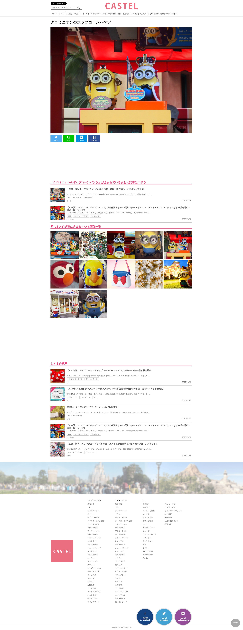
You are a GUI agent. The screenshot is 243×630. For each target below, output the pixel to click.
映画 (144, 545)
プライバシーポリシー (173, 511)
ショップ (90, 578)
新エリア (90, 565)
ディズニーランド (91, 379)
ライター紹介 (170, 504)
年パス (145, 558)
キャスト (90, 558)
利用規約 (168, 518)
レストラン (91, 541)
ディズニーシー (73, 397)
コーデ (145, 524)
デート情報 (91, 588)
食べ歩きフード (93, 602)
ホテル (145, 548)
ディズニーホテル (94, 568)
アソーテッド (90, 452)
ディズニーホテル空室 (95, 521)
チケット (90, 514)
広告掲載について (171, 521)
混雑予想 (146, 507)
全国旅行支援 (92, 598)
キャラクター (92, 575)
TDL (89, 507)
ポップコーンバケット (75, 379)
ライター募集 (170, 507)
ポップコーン (95, 216)
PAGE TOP (235, 623)
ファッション (92, 561)
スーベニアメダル (94, 592)
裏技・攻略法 (92, 528)
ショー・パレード (94, 538)
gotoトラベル (92, 595)
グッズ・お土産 (93, 571)
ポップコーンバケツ (74, 197)
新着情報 (90, 504)
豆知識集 (90, 585)
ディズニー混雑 (93, 518)
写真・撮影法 (92, 545)
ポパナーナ (88, 197)
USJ (69, 216)
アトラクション (93, 524)
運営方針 (168, 524)
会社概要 (168, 514)
